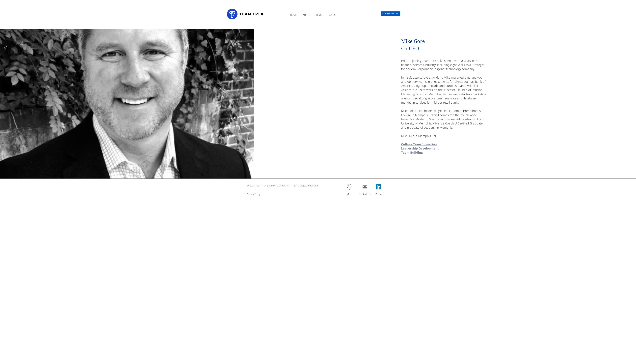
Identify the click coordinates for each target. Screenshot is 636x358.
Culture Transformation (419, 144)
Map (349, 194)
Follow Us (380, 194)
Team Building (412, 152)
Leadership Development (420, 148)
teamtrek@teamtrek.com (305, 185)
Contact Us (365, 194)
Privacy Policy (253, 194)
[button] (306, 13)
